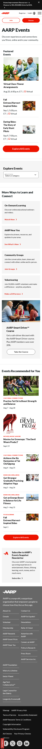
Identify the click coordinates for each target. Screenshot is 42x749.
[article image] (21, 80)
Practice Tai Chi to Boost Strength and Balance (20, 402)
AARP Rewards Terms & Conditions (17, 719)
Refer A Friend (27, 628)
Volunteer (7, 622)
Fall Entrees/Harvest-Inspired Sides (12, 102)
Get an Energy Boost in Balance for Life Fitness (13, 500)
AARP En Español (28, 616)
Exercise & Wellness (11, 475)
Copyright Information (12, 724)
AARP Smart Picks (10, 639)
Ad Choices (7, 733)
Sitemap (6, 710)
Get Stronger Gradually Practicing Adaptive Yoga (13, 481)
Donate (6, 616)
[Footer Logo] (21, 592)
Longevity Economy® (11, 699)
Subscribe (16, 578)
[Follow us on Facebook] (5, 743)
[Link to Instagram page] (19, 743)
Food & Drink (8, 514)
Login (30, 13)
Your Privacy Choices (22, 733)
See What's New (12, 244)
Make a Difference (13, 294)
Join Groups (10, 269)
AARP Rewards (9, 633)
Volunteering (11, 280)
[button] (39, 13)
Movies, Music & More (12, 436)
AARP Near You (12, 230)
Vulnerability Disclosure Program (16, 729)
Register (22, 13)
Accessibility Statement (27, 715)
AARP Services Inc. (28, 659)
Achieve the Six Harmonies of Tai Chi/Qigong (11, 461)
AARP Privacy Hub (19, 710)
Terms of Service (9, 715)
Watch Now (10, 219)
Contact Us (25, 611)
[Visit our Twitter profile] (12, 743)
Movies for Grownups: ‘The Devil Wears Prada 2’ (19, 440)
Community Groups (14, 255)
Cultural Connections (13, 398)
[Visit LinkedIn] (26, 743)
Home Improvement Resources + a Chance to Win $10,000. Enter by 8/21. (17, 4)
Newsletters (26, 622)
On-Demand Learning (15, 205)
